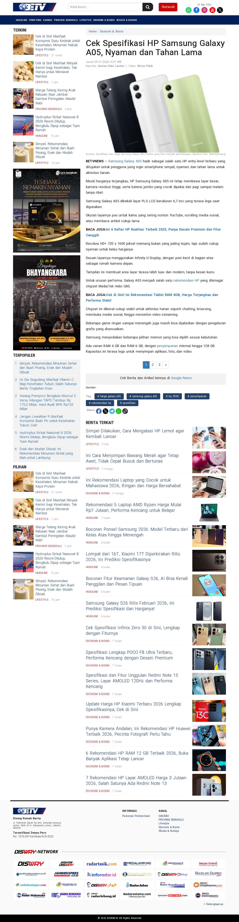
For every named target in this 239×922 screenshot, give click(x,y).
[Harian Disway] (66, 864)
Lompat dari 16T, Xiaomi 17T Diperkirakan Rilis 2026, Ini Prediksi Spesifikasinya (133, 557)
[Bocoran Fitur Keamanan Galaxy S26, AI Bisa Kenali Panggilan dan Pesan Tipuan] (209, 585)
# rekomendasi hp (100, 403)
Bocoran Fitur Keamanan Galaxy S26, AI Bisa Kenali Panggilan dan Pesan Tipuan (137, 581)
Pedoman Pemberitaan (136, 816)
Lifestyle (85, 20)
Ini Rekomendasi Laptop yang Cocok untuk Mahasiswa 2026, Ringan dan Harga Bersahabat (133, 483)
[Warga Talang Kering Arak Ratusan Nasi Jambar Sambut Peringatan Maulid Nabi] (23, 98)
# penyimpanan (197, 396)
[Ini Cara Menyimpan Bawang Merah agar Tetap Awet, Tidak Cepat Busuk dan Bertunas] (209, 462)
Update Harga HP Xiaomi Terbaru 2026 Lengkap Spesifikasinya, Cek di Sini (133, 707)
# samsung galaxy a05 (143, 396)
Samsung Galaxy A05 (125, 161)
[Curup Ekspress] (208, 885)
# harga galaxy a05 (109, 396)
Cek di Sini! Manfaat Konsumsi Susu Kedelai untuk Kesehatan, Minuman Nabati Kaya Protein (57, 43)
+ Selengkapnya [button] (213, 904)
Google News (181, 378)
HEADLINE (21, 20)
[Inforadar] (102, 874)
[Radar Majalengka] (66, 885)
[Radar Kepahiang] (173, 885)
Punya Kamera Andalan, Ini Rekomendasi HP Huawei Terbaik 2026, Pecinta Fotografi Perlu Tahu (138, 731)
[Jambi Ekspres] (66, 874)
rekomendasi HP (186, 280)
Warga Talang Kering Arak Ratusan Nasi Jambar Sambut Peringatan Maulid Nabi (55, 97)
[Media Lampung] (137, 864)
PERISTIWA (35, 20)
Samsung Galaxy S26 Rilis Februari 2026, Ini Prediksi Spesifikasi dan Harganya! (130, 606)
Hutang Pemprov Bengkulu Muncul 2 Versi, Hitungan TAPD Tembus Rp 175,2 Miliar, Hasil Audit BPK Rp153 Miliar (45, 402)
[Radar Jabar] (137, 885)
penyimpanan (167, 346)
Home (93, 31)
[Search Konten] (148, 7)
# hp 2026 (172, 396)
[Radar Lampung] (137, 874)
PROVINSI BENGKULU (66, 20)
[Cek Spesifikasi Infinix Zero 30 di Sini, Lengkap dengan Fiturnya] (209, 634)
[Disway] (31, 864)
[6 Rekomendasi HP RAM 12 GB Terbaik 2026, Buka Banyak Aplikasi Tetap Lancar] (209, 760)
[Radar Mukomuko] (31, 895)
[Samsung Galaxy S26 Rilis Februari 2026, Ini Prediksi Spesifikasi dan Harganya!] (209, 610)
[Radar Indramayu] (173, 864)
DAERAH (47, 20)
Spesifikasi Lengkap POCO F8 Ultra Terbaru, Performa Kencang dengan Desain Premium (129, 655)
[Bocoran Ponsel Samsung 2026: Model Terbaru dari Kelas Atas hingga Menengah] (209, 536)
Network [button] (168, 7)
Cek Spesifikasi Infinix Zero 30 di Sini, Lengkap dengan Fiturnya (133, 631)
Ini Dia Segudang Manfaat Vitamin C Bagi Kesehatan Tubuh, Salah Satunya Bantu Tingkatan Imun (46, 384)
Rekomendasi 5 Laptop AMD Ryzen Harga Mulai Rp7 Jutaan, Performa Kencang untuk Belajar (133, 508)
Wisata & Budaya (127, 20)
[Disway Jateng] (173, 874)
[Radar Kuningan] (31, 885)
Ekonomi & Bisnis (104, 20)
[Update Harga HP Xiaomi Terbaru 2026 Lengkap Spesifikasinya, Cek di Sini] (209, 711)
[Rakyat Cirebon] (208, 864)
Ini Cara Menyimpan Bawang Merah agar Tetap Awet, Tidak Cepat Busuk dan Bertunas (132, 458)
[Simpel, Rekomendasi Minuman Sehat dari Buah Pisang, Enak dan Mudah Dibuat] (23, 152)
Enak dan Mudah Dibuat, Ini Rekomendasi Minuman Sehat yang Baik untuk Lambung (44, 453)
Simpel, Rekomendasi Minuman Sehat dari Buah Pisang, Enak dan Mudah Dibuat (54, 150)
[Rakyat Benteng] (173, 895)
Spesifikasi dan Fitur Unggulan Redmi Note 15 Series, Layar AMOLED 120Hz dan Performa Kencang (132, 681)
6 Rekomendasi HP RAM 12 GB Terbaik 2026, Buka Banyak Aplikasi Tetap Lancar (137, 756)
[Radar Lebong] (102, 895)
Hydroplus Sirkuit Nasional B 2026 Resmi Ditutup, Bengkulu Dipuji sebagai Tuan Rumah (57, 124)
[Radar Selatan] (208, 895)
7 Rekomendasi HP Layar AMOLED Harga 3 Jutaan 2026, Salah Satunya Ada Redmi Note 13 (136, 781)
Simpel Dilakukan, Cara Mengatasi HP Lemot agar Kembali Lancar (135, 434)
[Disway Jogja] (102, 885)
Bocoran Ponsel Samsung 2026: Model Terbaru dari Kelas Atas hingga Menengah (137, 532)
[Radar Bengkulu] (66, 895)
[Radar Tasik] (102, 864)
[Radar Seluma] (137, 895)
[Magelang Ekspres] (208, 874)
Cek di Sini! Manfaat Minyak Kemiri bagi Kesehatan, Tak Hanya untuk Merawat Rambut (56, 70)
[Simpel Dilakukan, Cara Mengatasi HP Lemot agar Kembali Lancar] (209, 438)
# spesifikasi (128, 403)
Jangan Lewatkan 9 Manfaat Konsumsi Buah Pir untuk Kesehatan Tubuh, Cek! (45, 421)
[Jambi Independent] (31, 874)
